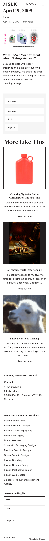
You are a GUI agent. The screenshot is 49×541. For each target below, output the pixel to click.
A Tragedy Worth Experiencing (24, 270)
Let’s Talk (31, 4)
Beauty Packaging (14, 435)
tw (9, 407)
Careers (8, 399)
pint (13, 407)
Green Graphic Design (16, 455)
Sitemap (42, 539)
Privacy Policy (33, 539)
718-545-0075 (12, 387)
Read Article (25, 216)
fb (5, 407)
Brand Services (12, 440)
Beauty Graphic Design (17, 425)
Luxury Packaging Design (18, 470)
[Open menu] (43, 4)
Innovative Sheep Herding (24, 338)
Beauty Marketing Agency (18, 430)
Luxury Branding (13, 460)
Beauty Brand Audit (15, 420)
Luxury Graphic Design (16, 465)
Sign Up (11, 127)
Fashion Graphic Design (17, 450)
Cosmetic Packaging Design (20, 445)
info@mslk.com (12, 391)
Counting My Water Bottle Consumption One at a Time (24, 195)
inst (17, 407)
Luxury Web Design (15, 474)
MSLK (10, 4)
